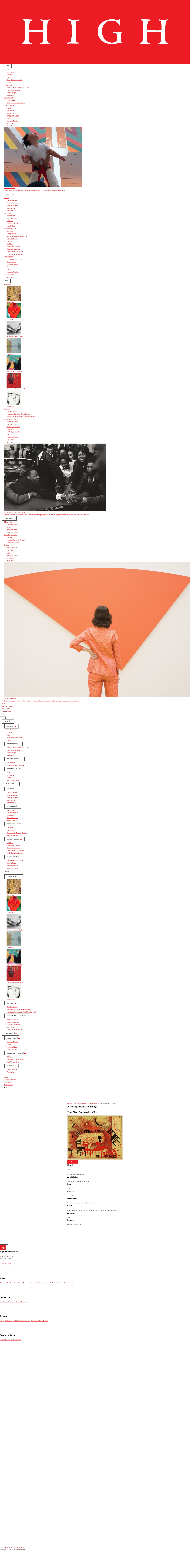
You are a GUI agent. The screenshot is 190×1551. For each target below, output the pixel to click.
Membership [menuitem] (8, 522)
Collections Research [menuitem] (13, 427)
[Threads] (95, 1533)
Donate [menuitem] (6, 545)
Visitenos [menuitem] (9, 75)
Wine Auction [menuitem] (11, 208)
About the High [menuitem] (9, 105)
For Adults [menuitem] (7, 213)
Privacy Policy (21, 1547)
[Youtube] (9, 1342)
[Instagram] (3, 1342)
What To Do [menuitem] (9, 194)
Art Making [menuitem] (10, 221)
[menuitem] (96, 128)
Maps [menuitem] (8, 77)
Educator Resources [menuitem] (13, 424)
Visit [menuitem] (7, 66)
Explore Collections (73, 1103)
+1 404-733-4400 (5, 1264)
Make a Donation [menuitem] (12, 547)
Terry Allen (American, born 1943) (82, 1112)
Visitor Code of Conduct (65, 1283)
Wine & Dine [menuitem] (11, 226)
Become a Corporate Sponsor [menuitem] (16, 540)
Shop (2, 1321)
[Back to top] (4, 1242)
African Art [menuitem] (10, 302)
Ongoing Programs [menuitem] (12, 203)
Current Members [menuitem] (12, 267)
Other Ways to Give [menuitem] (10, 535)
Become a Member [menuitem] (12, 121)
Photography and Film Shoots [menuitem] (16, 103)
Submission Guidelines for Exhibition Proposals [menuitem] (21, 416)
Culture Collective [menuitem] (12, 223)
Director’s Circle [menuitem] (12, 530)
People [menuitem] (9, 108)
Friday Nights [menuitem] (11, 216)
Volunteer (24, 1302)
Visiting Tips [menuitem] (10, 82)
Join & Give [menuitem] (9, 518)
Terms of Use (12, 1547)
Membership (4, 1302)
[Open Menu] (3, 718)
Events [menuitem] (6, 198)
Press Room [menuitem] (10, 110)
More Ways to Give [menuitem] (13, 542)
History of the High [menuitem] (13, 116)
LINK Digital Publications (21, 1321)
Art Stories (8, 1321)
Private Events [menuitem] (8, 98)
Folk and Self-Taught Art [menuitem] (14, 371)
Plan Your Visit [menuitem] (11, 72)
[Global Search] (3, 714)
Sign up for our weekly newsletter (10, 1340)
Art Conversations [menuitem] (12, 218)
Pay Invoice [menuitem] (10, 95)
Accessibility (4, 1547)
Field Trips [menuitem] (10, 244)
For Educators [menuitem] (8, 241)
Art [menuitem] (6, 281)
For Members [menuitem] (8, 257)
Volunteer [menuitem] (10, 537)
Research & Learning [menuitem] (11, 419)
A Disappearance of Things (82, 1106)
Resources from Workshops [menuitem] (15, 251)
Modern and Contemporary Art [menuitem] (16, 389)
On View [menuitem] (7, 409)
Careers (20, 1283)
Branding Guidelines (50, 1283)
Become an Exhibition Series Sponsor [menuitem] (18, 414)
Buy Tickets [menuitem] (10, 123)
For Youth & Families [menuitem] (11, 228)
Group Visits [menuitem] (8, 85)
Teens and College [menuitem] (12, 239)
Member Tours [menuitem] (11, 262)
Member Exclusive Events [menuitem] (15, 259)
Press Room (14, 1283)
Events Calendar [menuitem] (12, 200)
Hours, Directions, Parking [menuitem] (15, 80)
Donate (18, 1302)
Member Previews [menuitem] (12, 264)
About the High (5, 1283)
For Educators (43, 1321)
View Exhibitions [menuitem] (12, 411)
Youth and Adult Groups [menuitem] (14, 90)
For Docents (35, 1321)
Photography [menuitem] (11, 406)
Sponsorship (12, 1302)
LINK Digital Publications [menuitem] (15, 254)
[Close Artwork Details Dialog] (81, 1162)
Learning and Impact (30, 1283)
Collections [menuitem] (7, 284)
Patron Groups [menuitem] (11, 93)
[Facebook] (1, 1342)
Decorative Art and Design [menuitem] (15, 337)
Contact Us (40, 1283)
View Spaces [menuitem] (11, 100)
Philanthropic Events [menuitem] (13, 205)
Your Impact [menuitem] (10, 550)
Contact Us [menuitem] (10, 113)
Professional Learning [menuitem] (13, 246)
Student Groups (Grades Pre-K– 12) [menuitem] (18, 87)
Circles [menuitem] (9, 527)
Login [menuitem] (8, 118)
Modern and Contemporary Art (89, 1103)
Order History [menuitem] (11, 126)
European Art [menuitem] (11, 354)
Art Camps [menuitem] (10, 231)
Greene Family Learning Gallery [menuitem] (17, 236)
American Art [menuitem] (11, 319)
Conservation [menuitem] (11, 429)
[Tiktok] (5, 1342)
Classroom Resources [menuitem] (13, 249)
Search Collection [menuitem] (12, 421)
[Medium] (7, 1342)
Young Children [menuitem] (12, 234)
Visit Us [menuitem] (6, 69)
